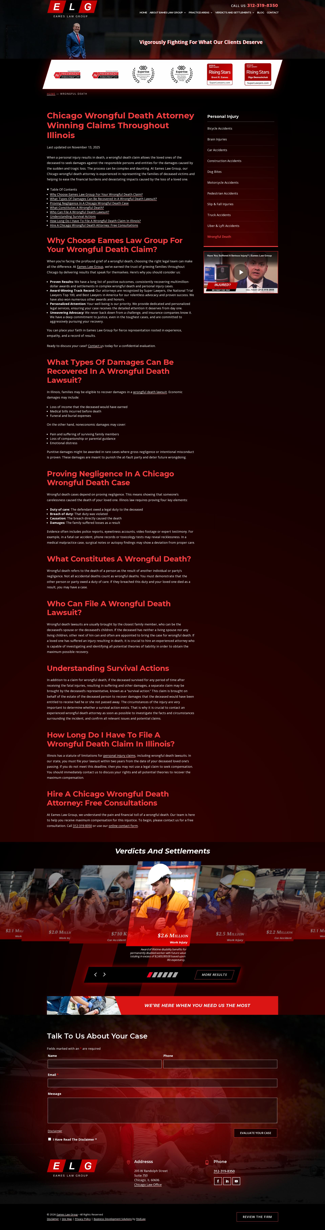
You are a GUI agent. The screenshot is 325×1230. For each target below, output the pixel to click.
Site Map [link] (67, 1219)
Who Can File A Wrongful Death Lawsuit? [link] (79, 212)
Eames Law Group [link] (67, 1214)
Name (52, 1056)
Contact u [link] (95, 346)
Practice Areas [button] (199, 12)
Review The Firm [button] (257, 1217)
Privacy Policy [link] (83, 1219)
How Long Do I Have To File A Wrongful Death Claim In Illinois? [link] (95, 221)
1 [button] (150, 974)
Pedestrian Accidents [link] (222, 193)
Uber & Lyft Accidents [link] (223, 226)
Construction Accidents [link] (224, 161)
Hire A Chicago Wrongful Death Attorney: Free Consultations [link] (94, 225)
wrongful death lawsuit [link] (150, 392)
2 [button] (155, 974)
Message (54, 1094)
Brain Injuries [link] (217, 139)
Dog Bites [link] (214, 172)
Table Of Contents (63, 189)
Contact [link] (273, 12)
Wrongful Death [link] (219, 237)
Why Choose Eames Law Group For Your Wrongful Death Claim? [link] (96, 194)
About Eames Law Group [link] (166, 12)
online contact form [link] (123, 826)
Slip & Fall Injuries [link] (220, 204)
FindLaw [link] (141, 1219)
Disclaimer (55, 1131)
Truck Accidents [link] (219, 215)
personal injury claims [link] (119, 755)
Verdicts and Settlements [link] (233, 12)
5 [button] (170, 974)
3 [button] (160, 974)
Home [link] (143, 12)
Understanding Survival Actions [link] (73, 216)
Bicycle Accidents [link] (219, 128)
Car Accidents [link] (217, 150)
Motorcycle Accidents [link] (223, 182)
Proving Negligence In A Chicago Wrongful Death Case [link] (89, 203)
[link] (72, 8)
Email (53, 1075)
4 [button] (165, 974)
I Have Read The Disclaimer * (75, 1139)
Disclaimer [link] (53, 1219)
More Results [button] (214, 975)
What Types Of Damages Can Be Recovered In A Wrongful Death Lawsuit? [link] (103, 199)
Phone (168, 1056)
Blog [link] (260, 12)
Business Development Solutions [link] (113, 1219)
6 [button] (175, 974)
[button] (96, 975)
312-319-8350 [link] (262, 5)
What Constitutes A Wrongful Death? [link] (77, 208)
